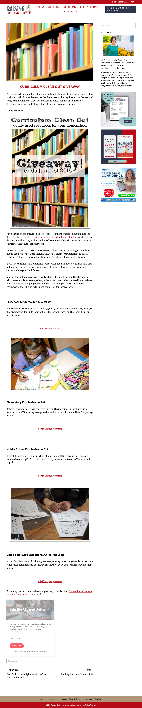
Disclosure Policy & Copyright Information (76, 699)
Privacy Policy (52, 699)
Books (67, 7)
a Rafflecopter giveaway (50, 328)
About (41, 7)
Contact (94, 7)
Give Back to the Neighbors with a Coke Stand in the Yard (26, 674)
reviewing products (43, 237)
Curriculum (13, 661)
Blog (48, 7)
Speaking (76, 7)
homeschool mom (111, 65)
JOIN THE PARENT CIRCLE (68, 12)
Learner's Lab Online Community (118, 9)
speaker (130, 63)
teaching (27, 237)
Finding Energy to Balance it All (77, 672)
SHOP (114, 2)
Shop (85, 7)
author (123, 63)
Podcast (57, 7)
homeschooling (69, 237)
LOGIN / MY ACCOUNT (126, 2)
